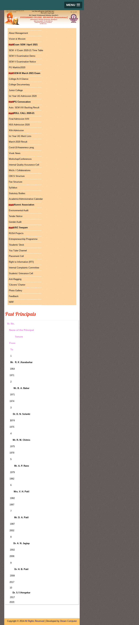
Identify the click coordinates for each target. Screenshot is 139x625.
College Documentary (19, 84)
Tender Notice (15, 216)
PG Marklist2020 (17, 67)
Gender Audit (15, 222)
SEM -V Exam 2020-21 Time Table (25, 50)
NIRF (11, 302)
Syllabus (13, 187)
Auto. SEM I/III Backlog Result (24, 107)
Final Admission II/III (19, 119)
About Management (18, 33)
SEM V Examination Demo (22, 56)
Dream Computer (68, 621)
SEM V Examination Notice (22, 61)
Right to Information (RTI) (21, 262)
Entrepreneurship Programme (23, 239)
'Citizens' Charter (17, 284)
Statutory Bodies (17, 193)
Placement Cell (16, 256)
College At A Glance (18, 79)
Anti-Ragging (15, 279)
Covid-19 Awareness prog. (21, 147)
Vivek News (15, 153)
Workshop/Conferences (20, 159)
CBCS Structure (17, 176)
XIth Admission (16, 130)
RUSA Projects (16, 233)
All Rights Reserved (34, 621)
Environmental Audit (18, 210)
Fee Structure (15, 182)
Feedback (13, 296)
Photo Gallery (15, 290)
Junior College (16, 90)
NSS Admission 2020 (19, 124)
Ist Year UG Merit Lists (20, 136)
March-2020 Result (18, 141)
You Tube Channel (18, 250)
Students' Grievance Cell (21, 273)
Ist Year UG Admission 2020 (23, 96)
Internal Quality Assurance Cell (24, 164)
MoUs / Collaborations (20, 170)
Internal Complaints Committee (24, 267)
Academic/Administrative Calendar (25, 199)
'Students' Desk (16, 245)
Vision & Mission (17, 39)
